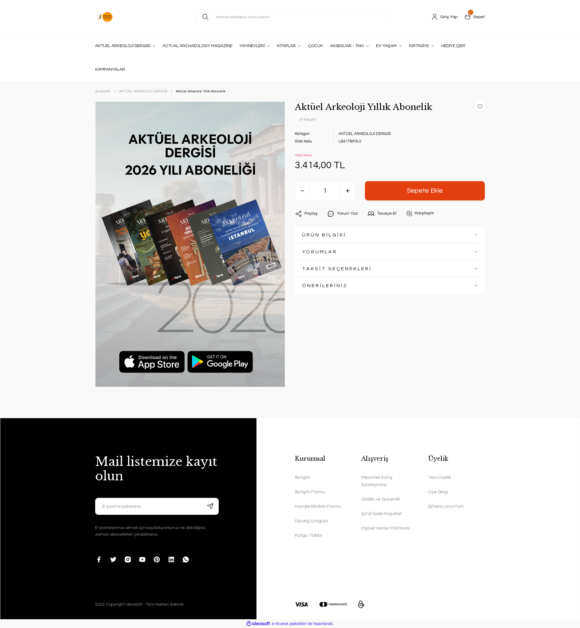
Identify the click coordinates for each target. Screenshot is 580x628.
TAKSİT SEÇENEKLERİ (337, 268)
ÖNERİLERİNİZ (325, 285)
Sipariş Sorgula (311, 520)
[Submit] (210, 506)
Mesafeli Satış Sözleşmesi (376, 481)
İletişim (302, 477)
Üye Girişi (438, 491)
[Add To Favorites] (480, 106)
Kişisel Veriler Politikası (385, 528)
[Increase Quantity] (347, 190)
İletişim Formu (310, 491)
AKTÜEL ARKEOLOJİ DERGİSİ (365, 134)
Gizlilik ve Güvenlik (380, 499)
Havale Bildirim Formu (318, 506)
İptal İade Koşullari (381, 513)
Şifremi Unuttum (446, 506)
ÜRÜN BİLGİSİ (324, 234)
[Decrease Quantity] (302, 190)
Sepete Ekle (425, 190)
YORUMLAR (319, 251)
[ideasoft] (258, 623)
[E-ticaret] (289, 623)
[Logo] (104, 17)
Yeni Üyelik (439, 477)
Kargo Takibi (308, 535)
